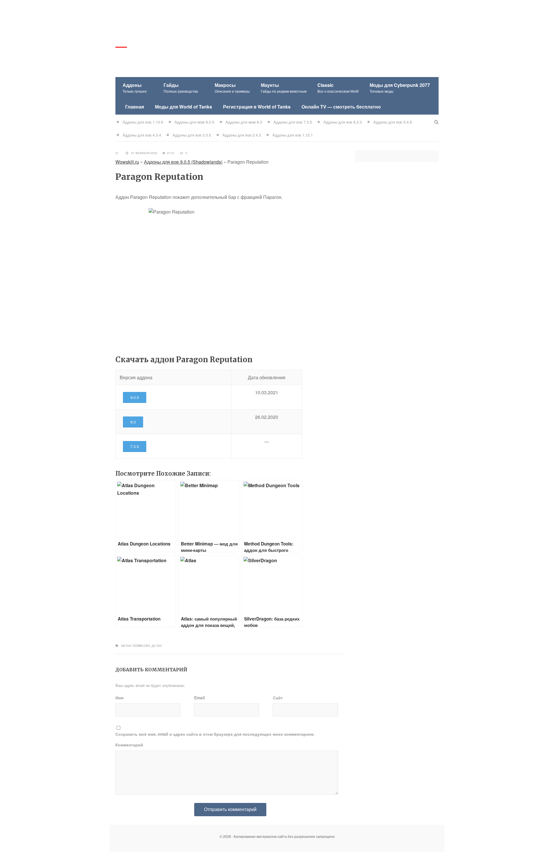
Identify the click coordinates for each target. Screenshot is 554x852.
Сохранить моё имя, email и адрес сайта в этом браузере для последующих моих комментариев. (215, 734)
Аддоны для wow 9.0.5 (194, 122)
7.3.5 (134, 446)
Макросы (232, 88)
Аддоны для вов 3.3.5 (192, 135)
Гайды (181, 88)
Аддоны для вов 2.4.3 (241, 135)
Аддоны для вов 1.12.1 (292, 135)
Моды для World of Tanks (183, 106)
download (141, 646)
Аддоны (135, 88)
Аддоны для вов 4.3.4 (142, 135)
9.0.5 (134, 397)
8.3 (133, 422)
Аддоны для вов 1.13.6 (143, 122)
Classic (338, 88)
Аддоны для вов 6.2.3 (342, 122)
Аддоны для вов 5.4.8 (392, 122)
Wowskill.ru (127, 161)
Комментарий (129, 745)
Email (199, 697)
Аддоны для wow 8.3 (244, 122)
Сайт (278, 697)
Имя (119, 697)
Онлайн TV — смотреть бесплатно (341, 106)
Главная (134, 106)
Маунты (283, 88)
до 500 (156, 646)
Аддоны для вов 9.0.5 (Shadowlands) (183, 161)
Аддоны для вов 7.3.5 (293, 122)
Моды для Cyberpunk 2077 (400, 88)
